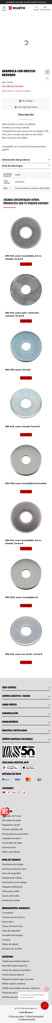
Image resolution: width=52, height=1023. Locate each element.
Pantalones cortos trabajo (14, 882)
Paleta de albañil (10, 944)
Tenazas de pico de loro (13, 917)
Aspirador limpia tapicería (14, 965)
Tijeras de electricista (12, 926)
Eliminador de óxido (11, 820)
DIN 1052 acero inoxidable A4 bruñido (26, 483)
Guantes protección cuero (14, 869)
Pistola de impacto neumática (16, 970)
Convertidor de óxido (12, 843)
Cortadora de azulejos (12, 935)
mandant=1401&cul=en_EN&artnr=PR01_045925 (32, 188)
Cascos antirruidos (10, 896)
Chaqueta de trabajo (12, 878)
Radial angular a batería (13, 983)
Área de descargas (12, 166)
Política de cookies (16, 1016)
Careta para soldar (11, 900)
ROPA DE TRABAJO (11, 860)
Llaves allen (7, 922)
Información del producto (16, 160)
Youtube (3, 792)
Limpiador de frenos (11, 816)
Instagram (19, 792)
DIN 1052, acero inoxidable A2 (21, 597)
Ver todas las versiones (12, 86)
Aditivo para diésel (11, 852)
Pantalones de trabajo (12, 864)
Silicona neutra (9, 847)
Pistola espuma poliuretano (15, 834)
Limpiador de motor (11, 838)
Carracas (6, 940)
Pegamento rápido (11, 825)
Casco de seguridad (11, 873)
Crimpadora (7, 913)
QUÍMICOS (7, 811)
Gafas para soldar (10, 891)
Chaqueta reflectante (12, 887)
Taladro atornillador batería (15, 961)
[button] (36, 8)
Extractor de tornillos (12, 949)
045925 (17, 175)
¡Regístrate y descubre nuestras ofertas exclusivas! (26, 2)
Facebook (8, 792)
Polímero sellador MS (12, 829)
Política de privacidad (34, 1016)
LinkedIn (14, 792)
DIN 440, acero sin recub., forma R (23, 654)
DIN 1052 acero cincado (18, 370)
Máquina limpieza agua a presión (18, 979)
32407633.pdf (19, 182)
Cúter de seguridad (11, 931)
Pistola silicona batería (13, 975)
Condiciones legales (27, 1019)
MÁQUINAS (7, 956)
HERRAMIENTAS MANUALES (16, 908)
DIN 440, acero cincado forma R (22, 426)
